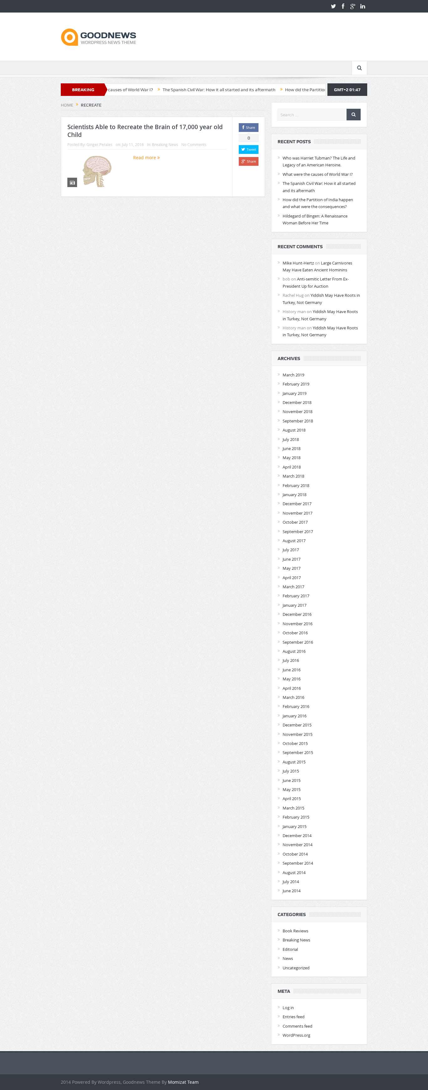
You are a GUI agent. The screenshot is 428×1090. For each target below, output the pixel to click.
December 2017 (297, 503)
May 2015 (291, 789)
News (288, 958)
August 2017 (294, 540)
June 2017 (291, 559)
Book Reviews (295, 931)
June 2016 (291, 670)
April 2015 (292, 798)
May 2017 (291, 568)
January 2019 (294, 393)
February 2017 (296, 596)
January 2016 (294, 716)
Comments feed (297, 1026)
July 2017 (291, 550)
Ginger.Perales (99, 144)
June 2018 (291, 448)
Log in (288, 1007)
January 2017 (294, 605)
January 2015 (294, 826)
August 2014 (294, 872)
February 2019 (296, 384)
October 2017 (295, 522)
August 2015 (294, 762)
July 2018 (291, 439)
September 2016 (298, 642)
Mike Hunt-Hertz (298, 263)
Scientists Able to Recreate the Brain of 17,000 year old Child (145, 131)
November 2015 (297, 734)
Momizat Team (183, 1082)
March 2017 (293, 587)
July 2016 (291, 660)
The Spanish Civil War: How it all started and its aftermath (191, 89)
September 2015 (298, 752)
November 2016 (297, 623)
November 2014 (297, 844)
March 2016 (293, 697)
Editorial (290, 949)
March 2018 (293, 476)
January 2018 (294, 494)
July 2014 (291, 881)
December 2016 (297, 614)
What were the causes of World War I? (318, 174)
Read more (145, 157)
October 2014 (295, 854)
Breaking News (165, 144)
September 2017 (298, 531)
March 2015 (293, 808)
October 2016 (295, 633)
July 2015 (291, 771)
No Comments (193, 144)
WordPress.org (296, 1035)
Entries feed (294, 1016)
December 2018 (297, 402)
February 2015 (296, 817)
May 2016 (291, 679)
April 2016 (292, 688)
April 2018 (292, 467)
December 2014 (297, 835)
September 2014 (298, 863)
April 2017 (292, 577)
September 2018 (298, 421)
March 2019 (293, 375)
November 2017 (297, 513)
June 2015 (291, 780)
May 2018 (291, 457)
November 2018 (297, 411)
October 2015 (295, 743)
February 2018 (296, 485)
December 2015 (297, 725)
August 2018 (294, 430)
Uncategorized (296, 968)
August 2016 (294, 651)
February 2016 (296, 706)
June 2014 (291, 890)
